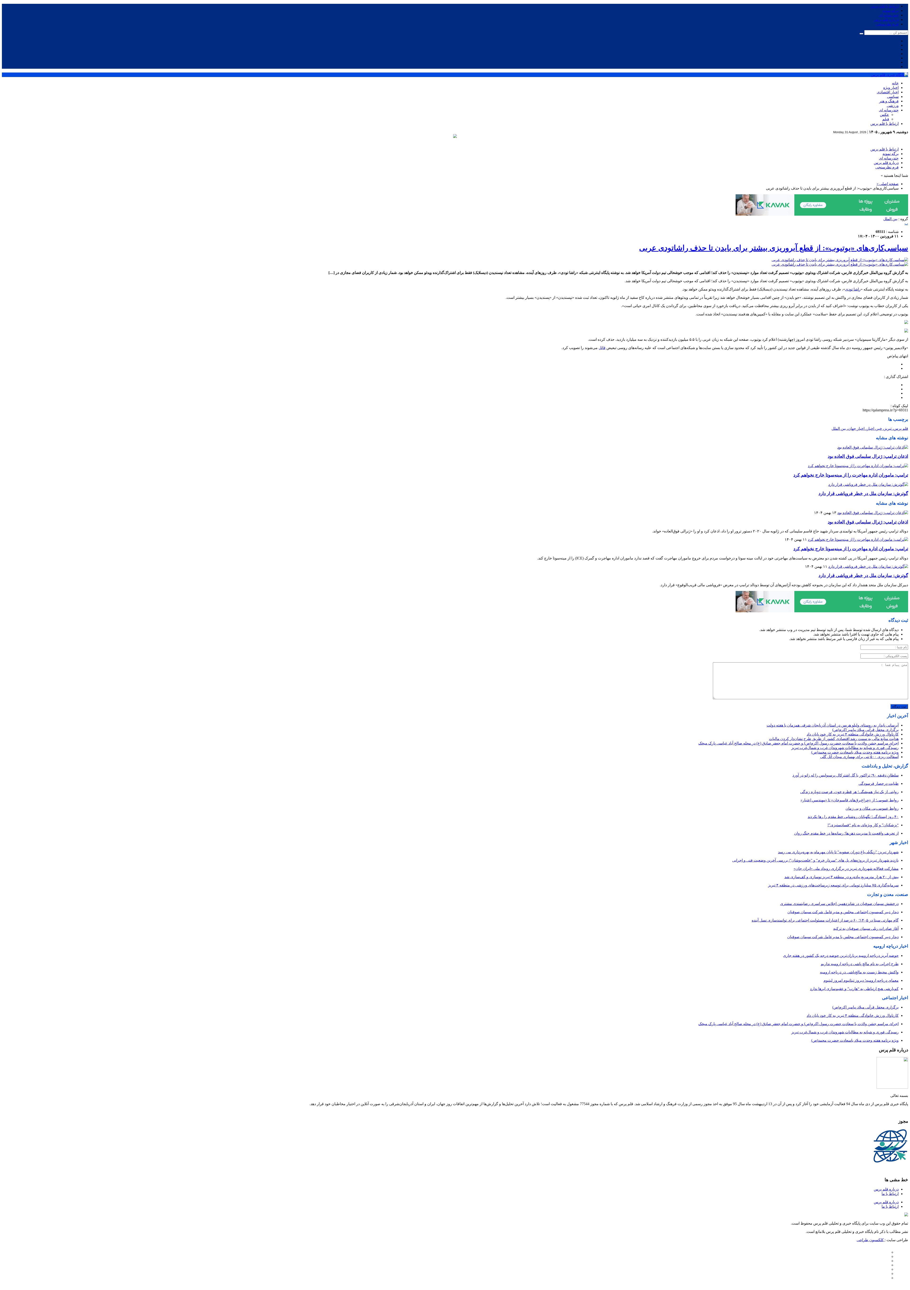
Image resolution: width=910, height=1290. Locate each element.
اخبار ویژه (891, 88)
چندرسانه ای (889, 15)
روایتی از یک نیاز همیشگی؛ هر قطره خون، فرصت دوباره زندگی (849, 792)
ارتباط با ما (890, 1194)
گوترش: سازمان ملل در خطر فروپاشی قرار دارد (863, 493)
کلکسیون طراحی (871, 1240)
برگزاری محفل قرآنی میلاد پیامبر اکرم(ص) (865, 730)
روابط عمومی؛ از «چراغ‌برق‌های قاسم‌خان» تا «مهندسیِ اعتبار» (850, 800)
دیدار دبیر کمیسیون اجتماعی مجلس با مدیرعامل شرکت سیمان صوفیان (843, 937)
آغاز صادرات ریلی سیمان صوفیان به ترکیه (866, 929)
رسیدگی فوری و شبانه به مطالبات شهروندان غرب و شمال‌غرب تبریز (845, 748)
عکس (884, 115)
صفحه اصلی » (888, 184)
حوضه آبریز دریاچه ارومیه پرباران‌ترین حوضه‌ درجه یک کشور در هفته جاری (841, 956)
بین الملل (890, 219)
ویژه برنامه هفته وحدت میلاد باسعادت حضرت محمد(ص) (855, 752)
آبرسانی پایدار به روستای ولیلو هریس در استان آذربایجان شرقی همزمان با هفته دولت (833, 725)
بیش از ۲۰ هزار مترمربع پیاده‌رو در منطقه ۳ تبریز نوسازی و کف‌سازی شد (841, 877)
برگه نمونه (891, 11)
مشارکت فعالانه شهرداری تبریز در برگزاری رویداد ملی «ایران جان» (846, 869)
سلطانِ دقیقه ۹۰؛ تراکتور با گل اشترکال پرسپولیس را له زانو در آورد (845, 775)
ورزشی (893, 106)
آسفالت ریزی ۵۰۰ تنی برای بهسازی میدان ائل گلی (859, 757)
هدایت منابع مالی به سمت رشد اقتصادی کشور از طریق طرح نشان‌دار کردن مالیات (834, 739)
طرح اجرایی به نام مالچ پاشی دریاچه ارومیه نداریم (860, 964)
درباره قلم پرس (886, 20)
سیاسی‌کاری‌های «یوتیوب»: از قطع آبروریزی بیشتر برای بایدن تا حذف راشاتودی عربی (773, 248)
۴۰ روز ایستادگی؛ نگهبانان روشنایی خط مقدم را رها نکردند (853, 817)
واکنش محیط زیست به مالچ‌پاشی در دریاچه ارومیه (859, 972)
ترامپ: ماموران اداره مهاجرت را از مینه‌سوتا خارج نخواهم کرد (850, 474)
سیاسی (893, 97)
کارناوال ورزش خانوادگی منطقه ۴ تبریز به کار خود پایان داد (853, 734)
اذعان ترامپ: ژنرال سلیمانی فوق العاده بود (868, 456)
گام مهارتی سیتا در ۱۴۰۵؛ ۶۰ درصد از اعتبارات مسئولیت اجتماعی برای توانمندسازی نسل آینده (825, 920)
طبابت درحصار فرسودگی (879, 783)
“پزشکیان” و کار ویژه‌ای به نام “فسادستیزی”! (863, 825)
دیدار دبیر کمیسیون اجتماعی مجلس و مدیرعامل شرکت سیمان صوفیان (843, 912)
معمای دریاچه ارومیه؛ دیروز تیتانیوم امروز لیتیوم (861, 980)
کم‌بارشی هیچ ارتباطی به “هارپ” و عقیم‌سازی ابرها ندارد (854, 989)
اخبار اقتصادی (888, 92)
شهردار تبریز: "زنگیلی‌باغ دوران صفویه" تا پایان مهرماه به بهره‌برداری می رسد (838, 852)
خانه (895, 83)
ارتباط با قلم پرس (884, 6)
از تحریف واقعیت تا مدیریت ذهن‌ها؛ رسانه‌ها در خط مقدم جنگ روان (846, 833)
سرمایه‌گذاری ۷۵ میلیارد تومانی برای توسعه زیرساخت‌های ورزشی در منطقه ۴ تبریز (833, 885)
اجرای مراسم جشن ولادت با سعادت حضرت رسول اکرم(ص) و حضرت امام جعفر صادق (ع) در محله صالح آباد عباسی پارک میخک (798, 743)
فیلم (885, 119)
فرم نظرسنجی (887, 24)
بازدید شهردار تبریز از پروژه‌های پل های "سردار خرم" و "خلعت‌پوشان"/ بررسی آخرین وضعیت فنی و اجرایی (815, 860)
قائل (602, 348)
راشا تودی (853, 289)
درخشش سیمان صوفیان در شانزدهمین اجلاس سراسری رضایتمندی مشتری (839, 904)
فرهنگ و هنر (889, 101)
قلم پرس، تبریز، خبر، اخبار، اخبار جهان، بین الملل (870, 429)
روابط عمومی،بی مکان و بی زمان (872, 808)
